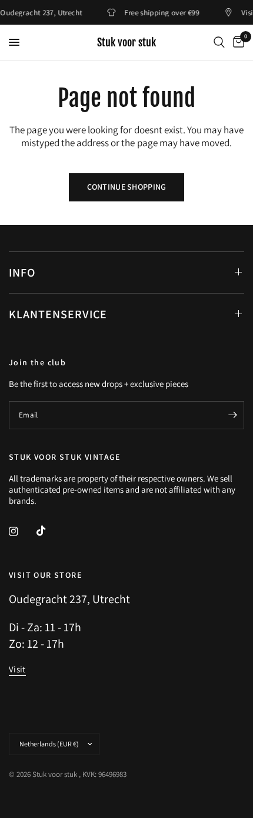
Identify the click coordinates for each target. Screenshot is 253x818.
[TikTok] (49, 531)
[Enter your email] (232, 415)
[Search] (219, 42)
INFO (22, 272)
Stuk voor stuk (126, 42)
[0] (236, 42)
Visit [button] (17, 669)
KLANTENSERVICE (58, 314)
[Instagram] (22, 531)
